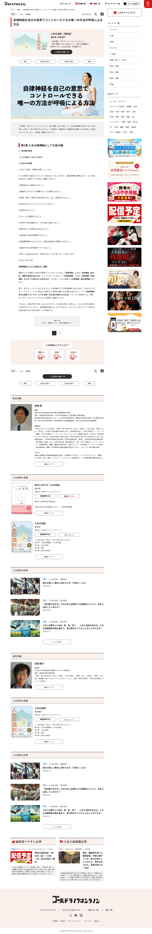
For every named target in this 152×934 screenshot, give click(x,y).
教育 (131, 132)
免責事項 (55, 921)
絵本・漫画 (114, 66)
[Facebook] (102, 14)
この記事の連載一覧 (61, 52)
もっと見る (57, 642)
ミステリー (123, 101)
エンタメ (113, 101)
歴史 (123, 117)
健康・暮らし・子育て (118, 60)
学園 (123, 122)
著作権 (63, 921)
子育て (125, 132)
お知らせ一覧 (93, 910)
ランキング (66, 3)
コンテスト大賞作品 (117, 106)
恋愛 (111, 117)
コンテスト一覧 (113, 3)
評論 (18, 9)
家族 (123, 111)
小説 (112, 35)
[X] (95, 14)
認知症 (133, 127)
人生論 (112, 54)
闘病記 (118, 132)
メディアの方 (87, 921)
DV (111, 127)
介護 (117, 111)
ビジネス (113, 48)
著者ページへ (49, 464)
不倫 (116, 127)
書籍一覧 (96, 3)
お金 (134, 111)
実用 (112, 41)
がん (111, 132)
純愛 (111, 111)
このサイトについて (126, 12)
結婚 (129, 122)
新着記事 (81, 3)
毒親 (128, 117)
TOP (12, 9)
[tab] (148, 4)
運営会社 (96, 921)
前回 (45, 61)
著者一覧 (108, 910)
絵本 (128, 111)
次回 (69, 61)
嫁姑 (127, 127)
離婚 (121, 127)
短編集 (129, 106)
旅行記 (135, 122)
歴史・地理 (114, 78)
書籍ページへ (49, 513)
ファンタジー (115, 122)
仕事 (135, 106)
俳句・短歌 (114, 72)
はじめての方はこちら (71, 910)
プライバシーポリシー (74, 921)
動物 (117, 117)
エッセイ (113, 29)
